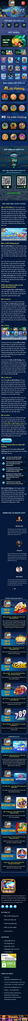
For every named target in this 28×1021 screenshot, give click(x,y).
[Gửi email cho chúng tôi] (15, 908)
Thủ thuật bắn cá (9, 945)
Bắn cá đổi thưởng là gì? (11, 917)
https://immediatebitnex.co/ (13, 981)
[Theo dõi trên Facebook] (2, 908)
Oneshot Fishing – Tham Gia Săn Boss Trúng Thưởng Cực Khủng (14, 839)
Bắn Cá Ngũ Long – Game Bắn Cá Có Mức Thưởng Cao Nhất (14, 814)
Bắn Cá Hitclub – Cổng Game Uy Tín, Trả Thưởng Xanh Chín (14, 650)
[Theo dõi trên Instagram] (6, 908)
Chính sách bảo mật (10, 921)
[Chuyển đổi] (24, 457)
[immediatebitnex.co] (11, 3)
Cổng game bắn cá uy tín (11, 951)
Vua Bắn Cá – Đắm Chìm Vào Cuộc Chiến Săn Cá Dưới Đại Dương (14, 757)
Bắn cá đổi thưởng (7, 207)
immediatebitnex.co (7, 897)
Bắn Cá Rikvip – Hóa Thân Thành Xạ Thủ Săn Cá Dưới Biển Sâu (14, 701)
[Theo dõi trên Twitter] (11, 908)
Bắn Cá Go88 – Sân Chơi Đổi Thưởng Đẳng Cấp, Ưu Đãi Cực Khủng (14, 675)
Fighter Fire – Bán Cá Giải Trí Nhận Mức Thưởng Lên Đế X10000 (14, 864)
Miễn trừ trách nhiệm (10, 929)
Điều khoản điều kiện (10, 925)
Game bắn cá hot (9, 948)
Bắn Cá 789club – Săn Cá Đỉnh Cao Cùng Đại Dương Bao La (14, 726)
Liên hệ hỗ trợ (8, 933)
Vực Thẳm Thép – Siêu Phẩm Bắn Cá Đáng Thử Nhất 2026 (14, 788)
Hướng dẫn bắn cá (9, 942)
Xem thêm (7, 440)
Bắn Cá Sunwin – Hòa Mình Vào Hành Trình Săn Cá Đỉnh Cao (14, 619)
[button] (2, 3)
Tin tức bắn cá (8, 953)
